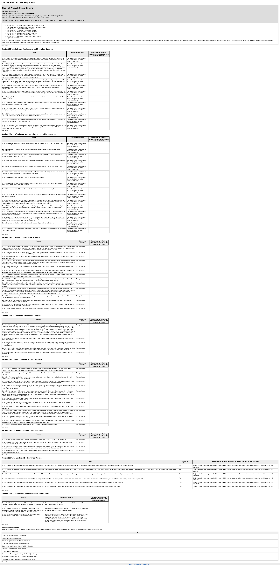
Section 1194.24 (11, 30)
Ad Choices (145, 564)
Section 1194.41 (11, 36)
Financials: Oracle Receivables (11, 538)
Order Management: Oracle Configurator (14, 535)
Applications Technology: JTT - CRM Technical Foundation (19, 556)
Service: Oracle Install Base (10, 551)
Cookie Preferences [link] (135, 564)
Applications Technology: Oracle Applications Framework (19, 559)
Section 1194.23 (11, 28)
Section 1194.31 (11, 35)
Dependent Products (13, 38)
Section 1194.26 (11, 33)
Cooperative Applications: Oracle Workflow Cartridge (17, 546)
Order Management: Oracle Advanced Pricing (15, 543)
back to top (5, 45)
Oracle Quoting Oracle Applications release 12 (37, 17)
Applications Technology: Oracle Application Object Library (19, 554)
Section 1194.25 (11, 31)
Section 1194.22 (11, 27)
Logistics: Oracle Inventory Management (14, 548)
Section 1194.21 (11, 25)
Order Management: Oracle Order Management (16, 541)
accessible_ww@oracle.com (75, 20)
